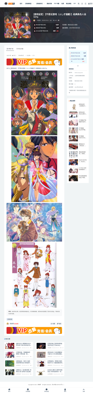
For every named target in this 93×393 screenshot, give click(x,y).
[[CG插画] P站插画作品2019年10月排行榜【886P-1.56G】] (73, 123)
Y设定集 (39, 20)
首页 (21, 3)
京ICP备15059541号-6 (57, 384)
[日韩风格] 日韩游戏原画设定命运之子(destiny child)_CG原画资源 (54, 345)
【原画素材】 (21, 55)
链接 (59, 323)
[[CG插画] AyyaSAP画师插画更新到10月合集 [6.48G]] (73, 131)
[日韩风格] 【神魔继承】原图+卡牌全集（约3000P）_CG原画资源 (23, 354)
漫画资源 (49, 3)
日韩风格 (9, 319)
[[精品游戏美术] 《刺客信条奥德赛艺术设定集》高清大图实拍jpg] (73, 155)
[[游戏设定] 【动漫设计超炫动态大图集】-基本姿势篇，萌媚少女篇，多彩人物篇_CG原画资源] (73, 108)
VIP (74, 3)
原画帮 (14, 323)
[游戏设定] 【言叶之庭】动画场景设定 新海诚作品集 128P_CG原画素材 (23, 362)
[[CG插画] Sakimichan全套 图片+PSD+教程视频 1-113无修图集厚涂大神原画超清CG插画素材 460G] (73, 139)
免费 (62, 3)
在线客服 (28, 391)
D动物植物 (50, 374)
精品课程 (68, 3)
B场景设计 (18, 365)
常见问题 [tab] (20, 48)
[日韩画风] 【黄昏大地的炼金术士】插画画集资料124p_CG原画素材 (54, 362)
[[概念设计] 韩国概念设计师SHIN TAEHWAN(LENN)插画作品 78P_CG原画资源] (9, 347)
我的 (65, 391)
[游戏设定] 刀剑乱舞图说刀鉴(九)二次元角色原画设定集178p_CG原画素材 (55, 354)
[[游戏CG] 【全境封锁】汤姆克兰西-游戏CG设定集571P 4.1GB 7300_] (9, 375)
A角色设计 (18, 347)
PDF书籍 (56, 3)
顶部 (84, 391)
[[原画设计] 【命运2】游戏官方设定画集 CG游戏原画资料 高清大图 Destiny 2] (73, 147)
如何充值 (46, 391)
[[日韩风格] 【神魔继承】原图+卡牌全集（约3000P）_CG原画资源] (9, 357)
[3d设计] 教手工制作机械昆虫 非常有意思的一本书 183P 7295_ (55, 371)
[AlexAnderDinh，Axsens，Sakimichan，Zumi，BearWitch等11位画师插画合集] (73, 163)
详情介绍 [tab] (10, 48)
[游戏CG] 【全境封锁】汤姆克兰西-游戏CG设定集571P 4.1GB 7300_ (23, 371)
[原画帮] (34, 20)
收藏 (53, 323)
